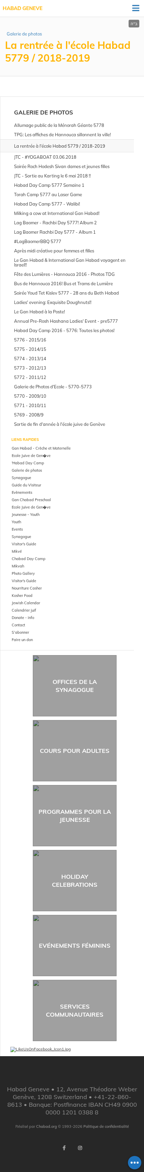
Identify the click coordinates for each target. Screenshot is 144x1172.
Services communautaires (74, 1010)
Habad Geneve (23, 8)
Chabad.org (46, 1126)
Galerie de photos (24, 33)
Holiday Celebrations (74, 880)
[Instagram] (80, 1148)
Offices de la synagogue (75, 685)
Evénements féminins (75, 945)
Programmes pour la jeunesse (75, 815)
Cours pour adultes (75, 751)
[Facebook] (64, 1148)
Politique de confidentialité (106, 1126)
